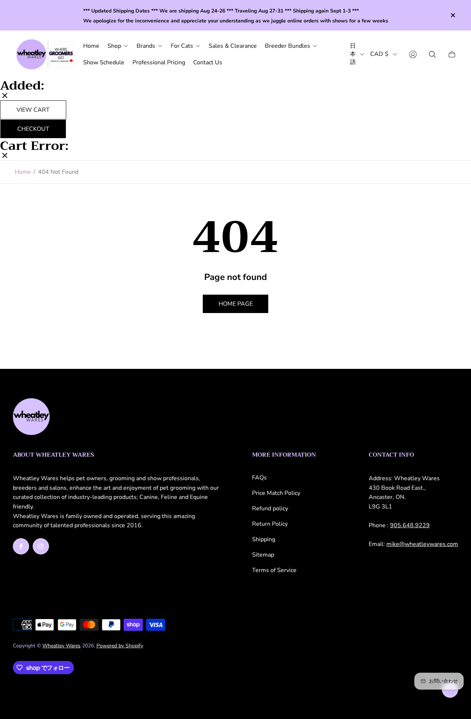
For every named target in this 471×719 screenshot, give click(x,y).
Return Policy (270, 524)
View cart (33, 109)
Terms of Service (274, 570)
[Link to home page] (31, 417)
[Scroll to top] (450, 690)
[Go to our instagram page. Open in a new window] (41, 546)
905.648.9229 (410, 525)
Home (23, 172)
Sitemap (263, 555)
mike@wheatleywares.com (422, 544)
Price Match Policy (276, 493)
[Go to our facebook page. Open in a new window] (21, 546)
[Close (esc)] (5, 96)
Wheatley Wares (61, 645)
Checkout (33, 129)
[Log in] (413, 54)
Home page (236, 304)
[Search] (432, 54)
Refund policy (270, 508)
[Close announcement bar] (452, 15)
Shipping (263, 539)
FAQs (259, 478)
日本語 (353, 54)
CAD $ (379, 54)
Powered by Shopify (119, 645)
